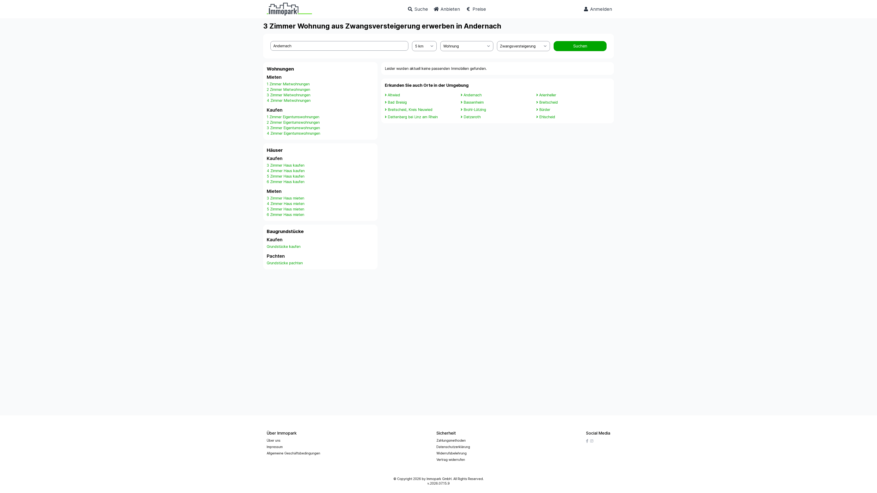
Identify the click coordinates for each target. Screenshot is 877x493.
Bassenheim (474, 102)
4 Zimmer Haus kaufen (286, 170)
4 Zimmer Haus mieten (285, 203)
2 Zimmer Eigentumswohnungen (293, 122)
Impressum (275, 447)
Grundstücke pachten (285, 263)
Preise (478, 9)
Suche (420, 9)
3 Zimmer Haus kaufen (285, 165)
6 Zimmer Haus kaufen (285, 181)
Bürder (544, 109)
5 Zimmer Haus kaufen (285, 176)
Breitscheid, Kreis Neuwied (410, 109)
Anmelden (600, 9)
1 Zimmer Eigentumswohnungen (293, 117)
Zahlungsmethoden (451, 440)
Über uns (273, 440)
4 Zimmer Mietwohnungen (289, 100)
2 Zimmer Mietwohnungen (288, 89)
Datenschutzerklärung (453, 447)
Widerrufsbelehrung (451, 453)
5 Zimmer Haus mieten (285, 209)
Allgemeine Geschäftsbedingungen (293, 453)
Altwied (394, 95)
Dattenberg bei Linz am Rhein (413, 117)
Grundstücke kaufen (284, 246)
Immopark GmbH (439, 479)
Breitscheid (548, 102)
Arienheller (547, 95)
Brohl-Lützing (475, 109)
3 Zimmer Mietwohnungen (288, 95)
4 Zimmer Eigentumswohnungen (293, 133)
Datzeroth (472, 117)
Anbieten (449, 9)
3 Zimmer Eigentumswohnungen (293, 128)
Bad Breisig (397, 102)
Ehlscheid (547, 117)
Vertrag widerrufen (450, 460)
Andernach (473, 95)
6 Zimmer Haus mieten (285, 214)
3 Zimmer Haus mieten (285, 198)
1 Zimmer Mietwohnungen (288, 84)
